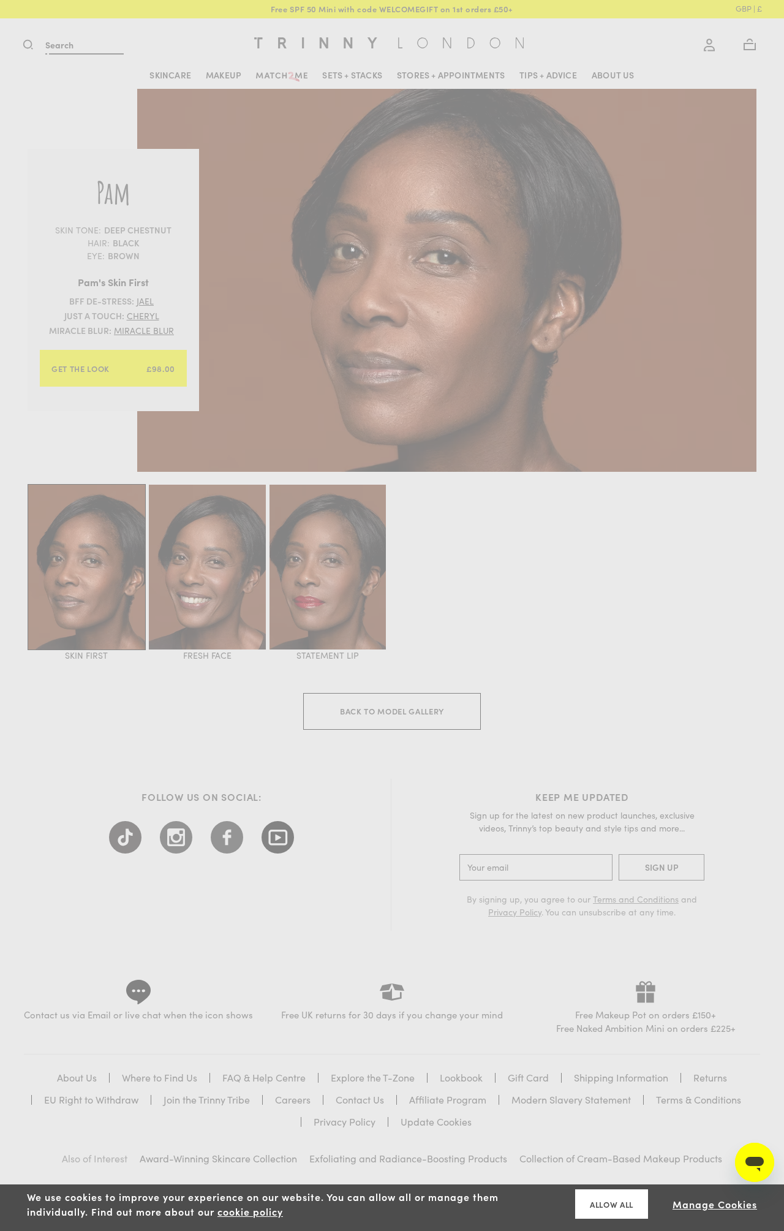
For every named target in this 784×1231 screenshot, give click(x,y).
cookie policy (250, 1211)
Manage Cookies (715, 1204)
